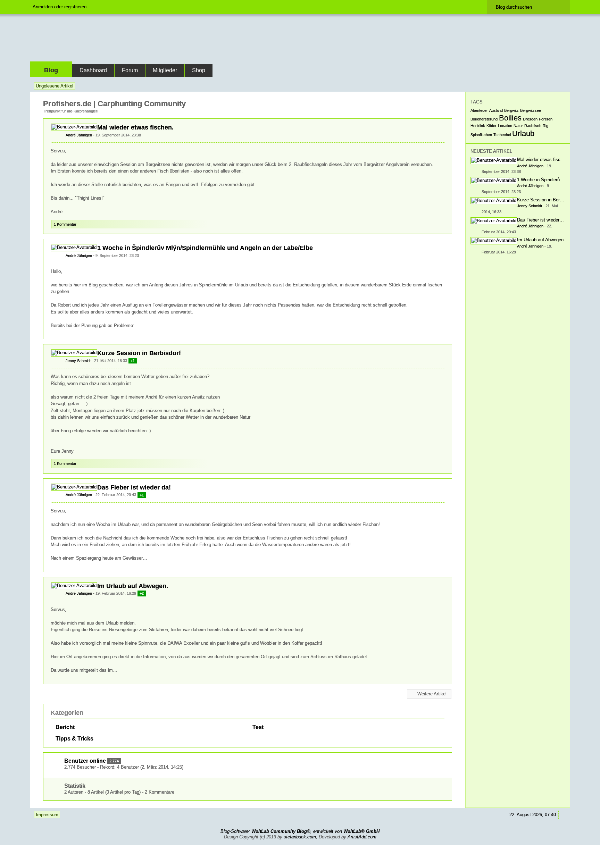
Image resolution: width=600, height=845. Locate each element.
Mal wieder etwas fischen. (135, 127)
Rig (545, 126)
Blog (51, 70)
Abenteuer (479, 110)
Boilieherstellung (484, 119)
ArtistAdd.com (362, 836)
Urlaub (523, 133)
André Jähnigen (79, 135)
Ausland (496, 110)
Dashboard (93, 70)
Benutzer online (85, 761)
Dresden (530, 119)
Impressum (47, 814)
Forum (130, 70)
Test (258, 727)
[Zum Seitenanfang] (446, 229)
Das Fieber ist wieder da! (134, 487)
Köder (491, 126)
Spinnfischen (481, 135)
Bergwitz (511, 110)
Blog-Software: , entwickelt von (300, 831)
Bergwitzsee (530, 110)
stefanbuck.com (300, 836)
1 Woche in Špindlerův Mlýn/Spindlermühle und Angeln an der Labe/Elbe (205, 247)
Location (505, 126)
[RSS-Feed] (544, 86)
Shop (198, 70)
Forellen (545, 119)
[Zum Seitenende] (563, 86)
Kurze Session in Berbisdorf (139, 353)
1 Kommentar (65, 224)
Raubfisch (532, 126)
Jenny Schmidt (78, 361)
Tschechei (502, 135)
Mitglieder (165, 70)
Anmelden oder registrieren (59, 6)
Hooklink (477, 126)
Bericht (65, 727)
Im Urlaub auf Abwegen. (132, 586)
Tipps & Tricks (74, 739)
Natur (518, 126)
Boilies (510, 118)
